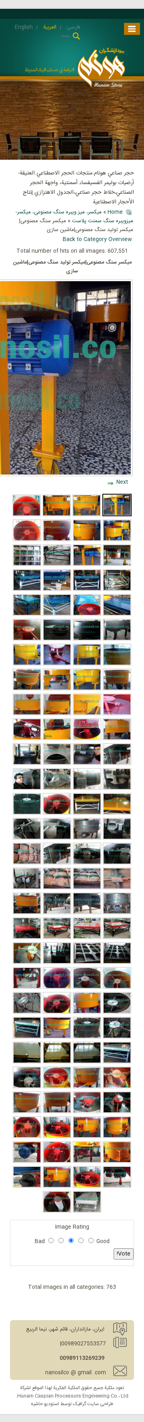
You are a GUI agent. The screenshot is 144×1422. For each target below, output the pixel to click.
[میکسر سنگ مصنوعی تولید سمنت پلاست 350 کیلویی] (56, 515)
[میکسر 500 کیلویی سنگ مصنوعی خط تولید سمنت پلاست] (27, 639)
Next (122, 482)
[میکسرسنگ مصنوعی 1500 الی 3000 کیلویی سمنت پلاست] (87, 763)
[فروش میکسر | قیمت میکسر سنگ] (87, 987)
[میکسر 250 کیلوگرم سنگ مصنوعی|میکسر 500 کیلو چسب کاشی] (87, 564)
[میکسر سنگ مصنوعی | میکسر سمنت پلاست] (87, 1186)
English (24, 27)
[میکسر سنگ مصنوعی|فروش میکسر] (27, 689)
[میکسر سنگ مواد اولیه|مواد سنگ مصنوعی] (57, 1112)
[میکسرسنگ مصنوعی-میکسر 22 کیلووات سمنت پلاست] (57, 788)
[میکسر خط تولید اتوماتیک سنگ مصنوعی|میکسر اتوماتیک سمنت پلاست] (57, 913)
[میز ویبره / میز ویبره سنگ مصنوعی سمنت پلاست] (117, 937)
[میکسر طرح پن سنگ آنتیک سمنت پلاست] (117, 987)
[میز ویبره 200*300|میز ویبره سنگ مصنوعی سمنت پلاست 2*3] (117, 1062)
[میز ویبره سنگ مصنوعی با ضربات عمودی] (57, 564)
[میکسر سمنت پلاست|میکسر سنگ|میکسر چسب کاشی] (86, 515)
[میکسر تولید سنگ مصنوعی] (27, 813)
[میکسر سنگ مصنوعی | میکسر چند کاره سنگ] (117, 1186)
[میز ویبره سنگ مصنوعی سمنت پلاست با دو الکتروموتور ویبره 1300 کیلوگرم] (27, 937)
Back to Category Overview (97, 239)
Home (115, 212)
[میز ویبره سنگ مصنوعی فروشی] (57, 614)
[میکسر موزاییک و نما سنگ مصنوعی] (27, 1087)
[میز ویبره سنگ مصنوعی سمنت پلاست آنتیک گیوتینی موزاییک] (27, 1062)
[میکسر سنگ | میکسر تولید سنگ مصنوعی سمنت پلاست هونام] (57, 813)
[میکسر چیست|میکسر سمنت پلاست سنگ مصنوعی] (87, 913)
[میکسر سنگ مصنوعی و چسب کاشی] (26, 515)
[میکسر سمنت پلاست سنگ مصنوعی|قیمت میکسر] (57, 987)
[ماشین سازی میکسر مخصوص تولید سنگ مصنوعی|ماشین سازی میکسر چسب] (27, 763)
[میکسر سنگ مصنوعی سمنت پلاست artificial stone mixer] (87, 738)
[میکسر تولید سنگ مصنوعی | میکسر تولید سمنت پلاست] (117, 1112)
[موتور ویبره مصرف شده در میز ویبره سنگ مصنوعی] (27, 1186)
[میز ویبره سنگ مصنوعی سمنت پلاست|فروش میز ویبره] (87, 937)
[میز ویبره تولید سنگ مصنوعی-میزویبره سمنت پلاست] (57, 1062)
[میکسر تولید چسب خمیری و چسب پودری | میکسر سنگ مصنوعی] (117, 738)
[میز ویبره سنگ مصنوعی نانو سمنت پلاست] (27, 564)
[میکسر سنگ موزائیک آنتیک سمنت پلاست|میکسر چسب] (57, 838)
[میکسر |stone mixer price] (27, 838)
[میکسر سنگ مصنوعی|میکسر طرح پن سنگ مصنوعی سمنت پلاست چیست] (27, 987)
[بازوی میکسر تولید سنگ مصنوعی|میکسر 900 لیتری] (27, 540)
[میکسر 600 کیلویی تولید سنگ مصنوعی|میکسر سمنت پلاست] (87, 1012)
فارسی (72, 27)
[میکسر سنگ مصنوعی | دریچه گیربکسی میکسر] (57, 1186)
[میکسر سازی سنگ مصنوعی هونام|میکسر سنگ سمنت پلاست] (87, 1037)
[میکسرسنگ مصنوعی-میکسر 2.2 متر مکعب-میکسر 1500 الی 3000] (117, 763)
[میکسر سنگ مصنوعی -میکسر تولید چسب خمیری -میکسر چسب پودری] (57, 738)
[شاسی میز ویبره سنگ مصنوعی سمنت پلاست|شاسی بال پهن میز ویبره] (117, 962)
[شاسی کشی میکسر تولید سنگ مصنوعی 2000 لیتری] (27, 888)
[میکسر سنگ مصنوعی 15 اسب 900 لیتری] (27, 913)
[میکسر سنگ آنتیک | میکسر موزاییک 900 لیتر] (57, 1136)
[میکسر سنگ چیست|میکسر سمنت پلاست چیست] (57, 664)
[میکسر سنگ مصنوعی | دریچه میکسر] (117, 1161)
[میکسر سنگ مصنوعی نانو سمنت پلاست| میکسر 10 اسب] (87, 664)
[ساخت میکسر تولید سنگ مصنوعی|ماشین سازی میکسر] (57, 962)
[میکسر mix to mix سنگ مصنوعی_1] (57, 1211)
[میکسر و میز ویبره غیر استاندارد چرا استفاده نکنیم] (57, 888)
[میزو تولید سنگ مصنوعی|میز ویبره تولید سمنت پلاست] (27, 1037)
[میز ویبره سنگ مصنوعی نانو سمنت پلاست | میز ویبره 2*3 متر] (117, 813)
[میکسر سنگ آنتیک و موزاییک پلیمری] (27, 1112)
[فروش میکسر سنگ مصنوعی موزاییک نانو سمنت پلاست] (117, 639)
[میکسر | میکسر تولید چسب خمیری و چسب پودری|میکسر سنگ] (27, 714)
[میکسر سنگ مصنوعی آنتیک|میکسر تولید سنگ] (87, 689)
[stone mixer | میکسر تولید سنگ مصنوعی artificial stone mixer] (87, 838)
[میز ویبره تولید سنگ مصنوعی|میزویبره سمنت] (87, 1062)
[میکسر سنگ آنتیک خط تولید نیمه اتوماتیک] (117, 1136)
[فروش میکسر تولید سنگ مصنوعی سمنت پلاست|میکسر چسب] (57, 1012)
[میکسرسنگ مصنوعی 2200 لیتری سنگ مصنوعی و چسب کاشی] (57, 763)
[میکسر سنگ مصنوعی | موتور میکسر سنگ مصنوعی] (27, 1161)
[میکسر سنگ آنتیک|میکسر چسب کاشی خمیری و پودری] (57, 639)
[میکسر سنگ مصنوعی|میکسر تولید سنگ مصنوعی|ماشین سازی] (117, 515)
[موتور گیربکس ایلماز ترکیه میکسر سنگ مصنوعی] (87, 788)
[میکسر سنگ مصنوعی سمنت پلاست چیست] (117, 664)
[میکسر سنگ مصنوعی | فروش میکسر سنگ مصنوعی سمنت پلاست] (27, 1136)
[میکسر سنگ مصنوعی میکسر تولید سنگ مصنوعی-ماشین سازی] (87, 540)
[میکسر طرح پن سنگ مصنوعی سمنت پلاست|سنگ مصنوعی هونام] (57, 540)
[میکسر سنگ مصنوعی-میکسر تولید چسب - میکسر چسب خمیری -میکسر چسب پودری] (27, 738)
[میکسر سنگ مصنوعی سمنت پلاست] (117, 1087)
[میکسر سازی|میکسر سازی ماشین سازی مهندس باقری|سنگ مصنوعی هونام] (27, 788)
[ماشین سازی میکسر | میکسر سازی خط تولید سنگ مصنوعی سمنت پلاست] (87, 639)
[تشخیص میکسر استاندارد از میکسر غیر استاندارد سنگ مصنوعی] (27, 962)
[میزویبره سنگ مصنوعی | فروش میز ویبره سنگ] (87, 1211)
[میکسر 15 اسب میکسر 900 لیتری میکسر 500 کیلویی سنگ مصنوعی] (57, 1037)
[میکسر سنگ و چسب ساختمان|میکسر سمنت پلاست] (117, 540)
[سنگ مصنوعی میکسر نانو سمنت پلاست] (57, 689)
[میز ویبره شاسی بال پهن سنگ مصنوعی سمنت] (87, 962)
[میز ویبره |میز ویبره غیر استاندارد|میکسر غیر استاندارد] (117, 888)
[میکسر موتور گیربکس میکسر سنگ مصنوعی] (117, 564)
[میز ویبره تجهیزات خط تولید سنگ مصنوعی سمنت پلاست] (117, 614)
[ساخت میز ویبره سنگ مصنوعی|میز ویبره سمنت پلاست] (117, 589)
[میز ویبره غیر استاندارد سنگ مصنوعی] (27, 863)
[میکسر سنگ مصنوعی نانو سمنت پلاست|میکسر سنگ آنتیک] (27, 664)
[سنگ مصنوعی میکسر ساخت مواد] (57, 1087)
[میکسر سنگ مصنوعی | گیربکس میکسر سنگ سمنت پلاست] (87, 1161)
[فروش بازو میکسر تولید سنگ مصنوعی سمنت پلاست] (27, 1012)
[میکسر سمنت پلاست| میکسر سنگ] (117, 863)
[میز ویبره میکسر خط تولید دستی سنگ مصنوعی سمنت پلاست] (87, 614)
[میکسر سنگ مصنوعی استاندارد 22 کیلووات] (117, 913)
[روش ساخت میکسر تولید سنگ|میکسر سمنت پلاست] (117, 788)
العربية (49, 27)
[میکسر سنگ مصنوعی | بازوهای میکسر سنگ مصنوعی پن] (57, 1161)
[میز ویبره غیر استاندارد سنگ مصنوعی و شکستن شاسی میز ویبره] (87, 888)
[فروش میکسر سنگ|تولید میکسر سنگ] (117, 714)
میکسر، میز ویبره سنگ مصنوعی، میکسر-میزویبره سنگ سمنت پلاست (74, 216)
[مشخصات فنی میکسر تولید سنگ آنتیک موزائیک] (57, 863)
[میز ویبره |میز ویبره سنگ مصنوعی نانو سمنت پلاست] (87, 813)
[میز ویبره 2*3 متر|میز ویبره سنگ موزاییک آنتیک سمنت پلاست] (27, 589)
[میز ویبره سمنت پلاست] (57, 937)
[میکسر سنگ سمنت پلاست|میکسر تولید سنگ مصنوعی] (117, 689)
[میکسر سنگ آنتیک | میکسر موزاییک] (87, 1136)
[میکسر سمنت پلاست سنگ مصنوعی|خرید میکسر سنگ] (117, 1037)
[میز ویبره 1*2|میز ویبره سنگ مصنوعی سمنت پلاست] (27, 614)
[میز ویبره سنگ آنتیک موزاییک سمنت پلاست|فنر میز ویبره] (57, 589)
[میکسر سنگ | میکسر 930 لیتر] (87, 1087)
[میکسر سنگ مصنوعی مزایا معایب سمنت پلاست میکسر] (87, 863)
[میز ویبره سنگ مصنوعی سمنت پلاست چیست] (87, 589)
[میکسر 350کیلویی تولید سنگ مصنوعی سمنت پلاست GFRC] (117, 1012)
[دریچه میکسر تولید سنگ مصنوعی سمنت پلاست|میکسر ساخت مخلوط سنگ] (87, 714)
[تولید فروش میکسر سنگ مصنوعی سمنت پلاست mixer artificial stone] (117, 838)
